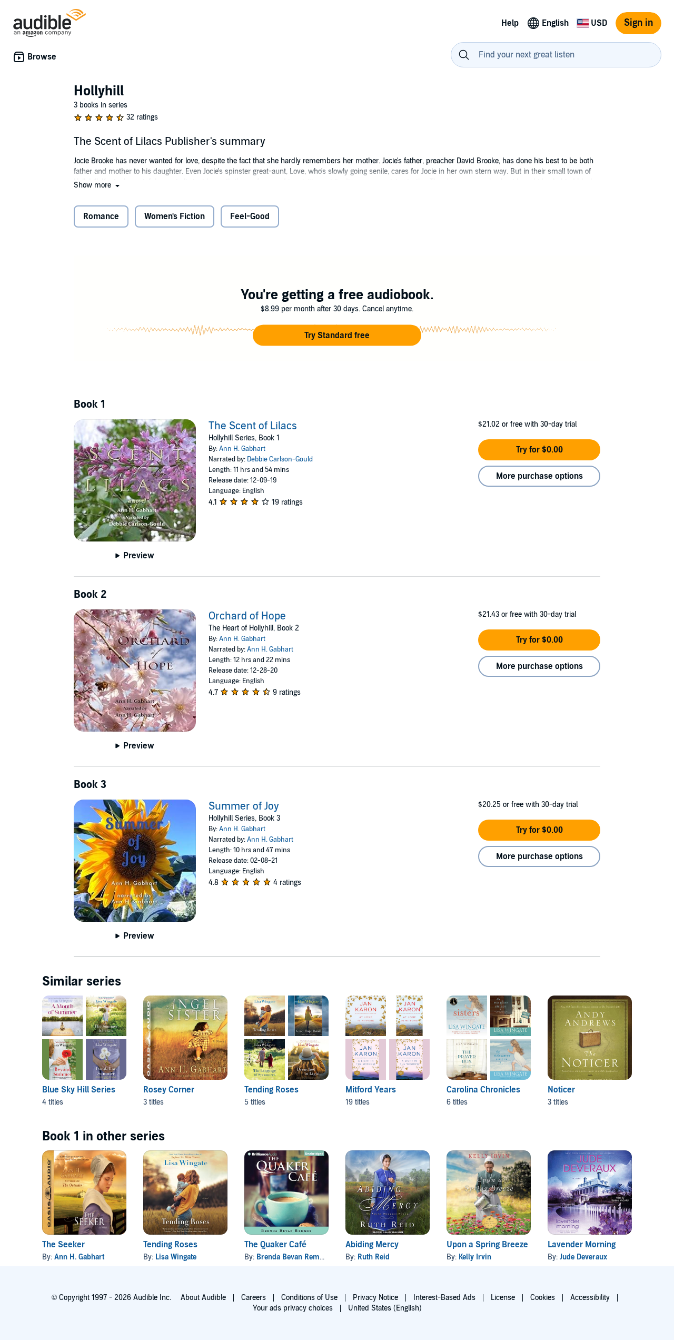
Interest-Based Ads (444, 1297)
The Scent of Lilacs (253, 426)
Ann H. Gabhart (242, 449)
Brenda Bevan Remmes (295, 1257)
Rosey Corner (168, 1090)
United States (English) (385, 1308)
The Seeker (63, 1244)
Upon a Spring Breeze (487, 1244)
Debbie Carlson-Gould (280, 459)
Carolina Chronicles (483, 1090)
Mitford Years (370, 1090)
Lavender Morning (582, 1244)
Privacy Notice (375, 1297)
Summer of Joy (244, 806)
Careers (253, 1297)
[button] (98, 185)
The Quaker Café (275, 1244)
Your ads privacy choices (293, 1308)
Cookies (542, 1297)
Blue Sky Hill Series (78, 1090)
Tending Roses (271, 1090)
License (503, 1297)
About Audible (203, 1297)
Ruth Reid (374, 1257)
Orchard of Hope (247, 616)
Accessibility (590, 1297)
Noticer (561, 1090)
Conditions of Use (309, 1297)
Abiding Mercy (372, 1244)
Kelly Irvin (475, 1257)
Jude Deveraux (583, 1257)
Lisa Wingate (175, 1257)
